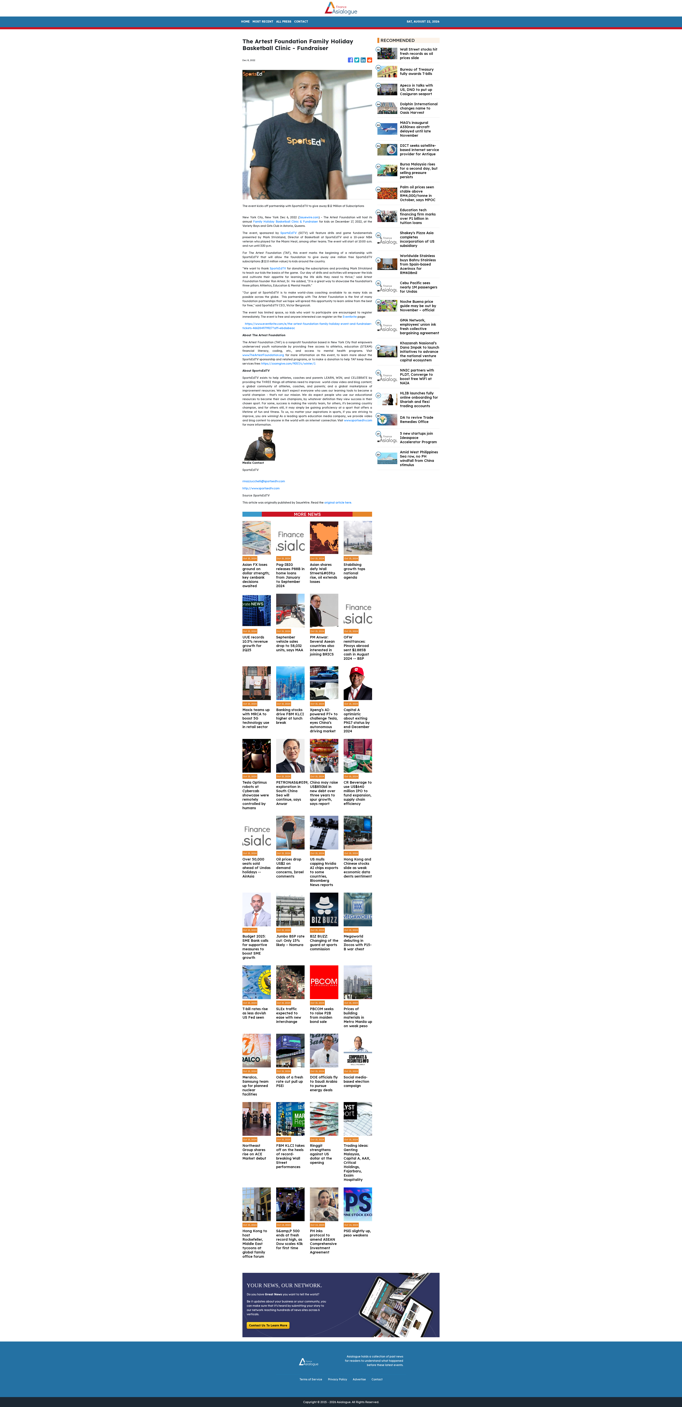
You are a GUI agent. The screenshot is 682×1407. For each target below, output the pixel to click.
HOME (245, 21)
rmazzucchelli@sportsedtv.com (263, 481)
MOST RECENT (263, 21)
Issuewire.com (309, 217)
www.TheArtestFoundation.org (263, 355)
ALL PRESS (283, 21)
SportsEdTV (288, 233)
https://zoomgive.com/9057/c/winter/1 (288, 363)
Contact (377, 1379)
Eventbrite (350, 316)
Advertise (359, 1379)
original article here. (338, 502)
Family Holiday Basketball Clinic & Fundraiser (285, 221)
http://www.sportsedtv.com (261, 488)
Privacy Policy (337, 1379)
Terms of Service (310, 1379)
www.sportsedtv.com (358, 420)
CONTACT (301, 21)
